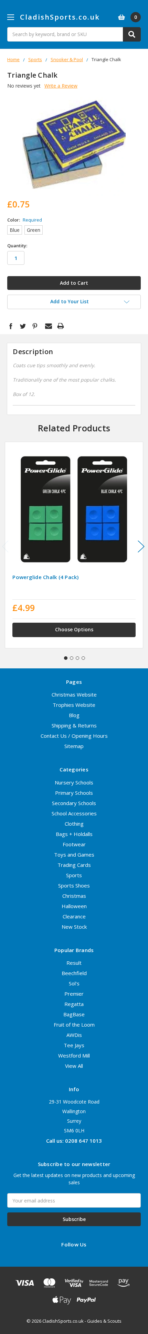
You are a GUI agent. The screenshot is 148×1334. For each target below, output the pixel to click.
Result (74, 962)
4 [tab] (83, 658)
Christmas (74, 895)
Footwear (74, 844)
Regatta (74, 1003)
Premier (74, 993)
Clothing (74, 823)
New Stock (74, 926)
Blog (74, 715)
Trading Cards (74, 864)
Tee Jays (74, 1045)
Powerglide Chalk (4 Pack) (45, 577)
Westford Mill (74, 1055)
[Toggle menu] (10, 17)
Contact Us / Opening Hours (74, 735)
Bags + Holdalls (74, 833)
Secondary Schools (74, 803)
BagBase (74, 1014)
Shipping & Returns (74, 725)
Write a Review (60, 85)
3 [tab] (77, 658)
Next (141, 546)
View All (74, 1065)
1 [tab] (65, 658)
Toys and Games (74, 854)
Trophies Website (74, 704)
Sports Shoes (74, 885)
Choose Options (74, 629)
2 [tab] (71, 658)
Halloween (74, 906)
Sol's (74, 983)
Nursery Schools (74, 782)
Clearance (74, 916)
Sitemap (74, 746)
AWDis (74, 1034)
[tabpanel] (74, 545)
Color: (24, 220)
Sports (74, 875)
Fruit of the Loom (74, 1024)
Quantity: (17, 245)
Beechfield (74, 973)
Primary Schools (74, 792)
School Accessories (74, 813)
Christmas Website (74, 694)
